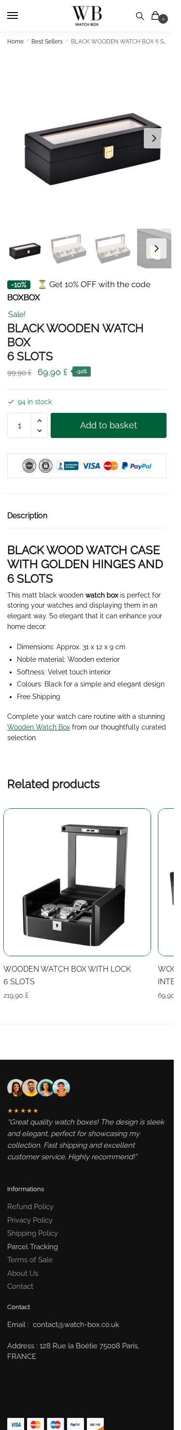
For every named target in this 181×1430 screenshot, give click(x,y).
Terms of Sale (30, 1259)
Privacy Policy (30, 1220)
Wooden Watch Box (38, 727)
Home (15, 41)
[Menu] (21, 16)
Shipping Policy (32, 1233)
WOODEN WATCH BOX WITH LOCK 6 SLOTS (67, 975)
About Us (22, 1273)
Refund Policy (30, 1206)
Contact (20, 1286)
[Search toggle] (140, 15)
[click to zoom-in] (90, 138)
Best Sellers (47, 41)
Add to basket (108, 425)
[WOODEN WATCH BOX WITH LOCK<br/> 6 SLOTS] (77, 882)
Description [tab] (27, 515)
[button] (154, 138)
